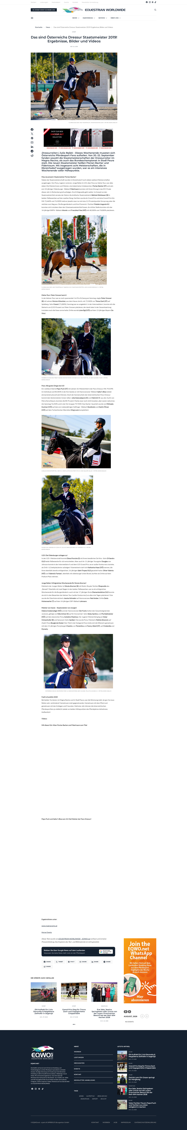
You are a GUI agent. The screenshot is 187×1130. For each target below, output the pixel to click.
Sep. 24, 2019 (74, 46)
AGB (115, 1122)
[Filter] (125, 1011)
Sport (74, 32)
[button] (73, 1024)
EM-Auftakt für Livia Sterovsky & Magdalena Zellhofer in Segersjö (43, 1011)
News (74, 18)
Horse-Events (47, 932)
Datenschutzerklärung (145, 1122)
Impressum (126, 1122)
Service (101, 18)
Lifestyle (90, 1096)
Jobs (82, 1096)
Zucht (104, 1099)
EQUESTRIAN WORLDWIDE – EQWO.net (74, 939)
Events (66, 2)
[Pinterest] (152, 2)
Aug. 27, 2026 (44, 1017)
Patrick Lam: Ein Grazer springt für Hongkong (142, 1078)
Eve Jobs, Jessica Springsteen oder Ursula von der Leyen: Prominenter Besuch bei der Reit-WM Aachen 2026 (104, 1013)
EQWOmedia (88, 18)
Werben (33, 2)
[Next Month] (147, 1016)
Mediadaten (56, 2)
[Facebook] (147, 2)
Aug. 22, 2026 (104, 1021)
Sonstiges (104, 1006)
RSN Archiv (102, 1096)
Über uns (114, 18)
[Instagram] (150, 2)
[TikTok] (155, 2)
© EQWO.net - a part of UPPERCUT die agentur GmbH (50, 1122)
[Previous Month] (142, 1016)
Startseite (38, 27)
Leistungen (44, 2)
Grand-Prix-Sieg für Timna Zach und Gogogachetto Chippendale (74, 1011)
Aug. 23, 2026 (133, 1082)
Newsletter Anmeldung (90, 2)
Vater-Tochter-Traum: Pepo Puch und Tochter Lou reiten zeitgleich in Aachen (142, 1105)
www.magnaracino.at (49, 926)
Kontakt (75, 2)
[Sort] (129, 1011)
